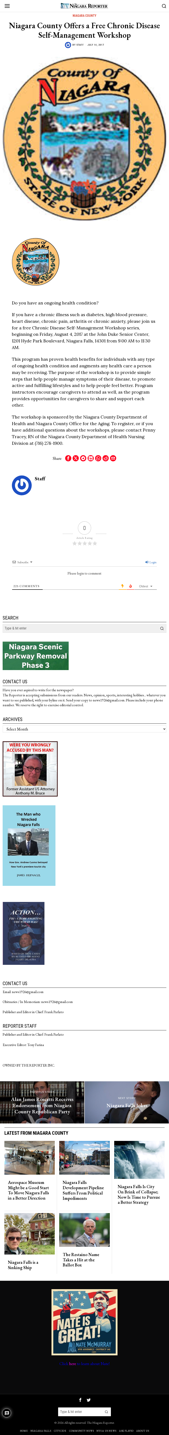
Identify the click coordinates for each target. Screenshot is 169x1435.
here (72, 1363)
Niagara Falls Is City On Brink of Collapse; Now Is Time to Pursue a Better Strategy (139, 1194)
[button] (162, 628)
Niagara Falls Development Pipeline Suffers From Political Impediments (83, 1190)
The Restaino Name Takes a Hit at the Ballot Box (81, 1260)
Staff (80, 44)
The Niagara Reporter (100, 1422)
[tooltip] (68, 458)
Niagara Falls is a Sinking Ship (23, 1265)
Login (152, 562)
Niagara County (84, 15)
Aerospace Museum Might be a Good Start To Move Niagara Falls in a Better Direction (28, 1190)
